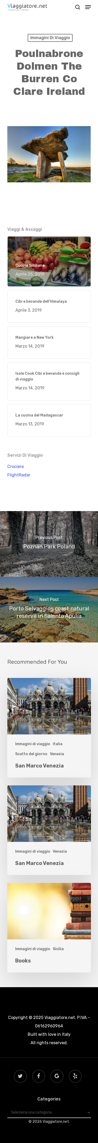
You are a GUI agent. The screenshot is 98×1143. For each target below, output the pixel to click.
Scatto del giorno (31, 754)
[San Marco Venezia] (49, 728)
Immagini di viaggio (50, 37)
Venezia (57, 754)
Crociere (15, 466)
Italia (57, 744)
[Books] (49, 927)
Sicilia (58, 949)
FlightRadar (18, 474)
